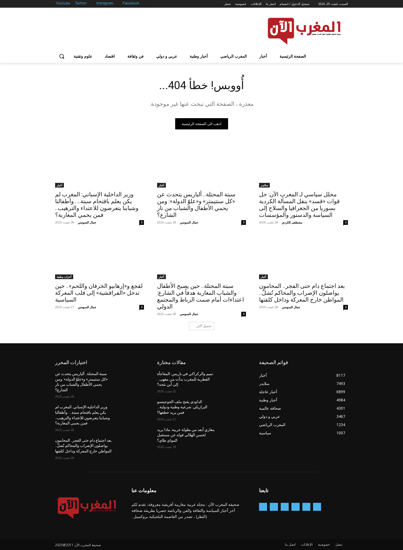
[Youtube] (71, 3)
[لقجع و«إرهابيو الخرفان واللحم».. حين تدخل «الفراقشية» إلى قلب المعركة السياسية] (99, 257)
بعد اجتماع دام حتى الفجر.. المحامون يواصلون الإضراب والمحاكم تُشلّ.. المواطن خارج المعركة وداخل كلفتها (302, 293)
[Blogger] (317, 507)
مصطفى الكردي (292, 222)
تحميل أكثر (204, 326)
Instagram (105, 3)
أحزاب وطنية (64, 277)
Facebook (131, 3)
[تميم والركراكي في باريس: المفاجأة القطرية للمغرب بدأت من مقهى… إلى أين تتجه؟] (232, 380)
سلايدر (264, 185)
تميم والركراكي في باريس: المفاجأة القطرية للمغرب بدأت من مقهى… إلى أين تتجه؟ (185, 379)
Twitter (81, 3)
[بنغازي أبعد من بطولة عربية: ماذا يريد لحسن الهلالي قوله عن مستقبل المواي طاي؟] (232, 436)
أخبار (161, 185)
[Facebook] (145, 3)
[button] (61, 56)
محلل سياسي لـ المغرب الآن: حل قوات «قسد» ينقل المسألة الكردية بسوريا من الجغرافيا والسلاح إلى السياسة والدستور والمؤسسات (299, 204)
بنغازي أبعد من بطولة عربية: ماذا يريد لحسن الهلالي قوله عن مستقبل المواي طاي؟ (186, 435)
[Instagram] (119, 3)
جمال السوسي (189, 222)
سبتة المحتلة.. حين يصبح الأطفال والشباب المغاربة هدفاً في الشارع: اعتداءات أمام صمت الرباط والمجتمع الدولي (200, 296)
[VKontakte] (263, 507)
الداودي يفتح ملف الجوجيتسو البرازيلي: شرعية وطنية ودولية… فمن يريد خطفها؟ (182, 407)
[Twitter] (93, 3)
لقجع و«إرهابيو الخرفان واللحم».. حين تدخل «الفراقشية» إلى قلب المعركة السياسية (99, 293)
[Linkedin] (285, 507)
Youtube (63, 3)
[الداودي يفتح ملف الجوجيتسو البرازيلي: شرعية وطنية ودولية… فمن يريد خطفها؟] (232, 408)
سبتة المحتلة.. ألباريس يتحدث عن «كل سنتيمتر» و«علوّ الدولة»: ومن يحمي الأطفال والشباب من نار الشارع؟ (196, 204)
